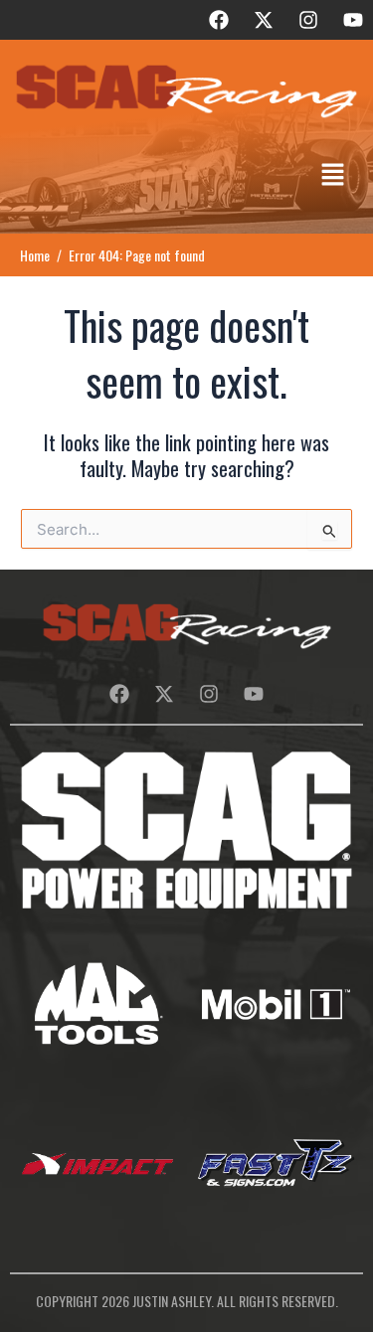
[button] (333, 175)
